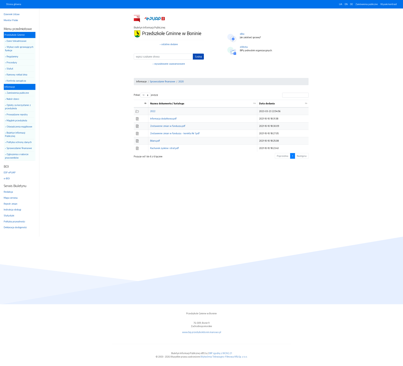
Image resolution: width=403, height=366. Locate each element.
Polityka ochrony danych (19, 142)
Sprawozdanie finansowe (19, 148)
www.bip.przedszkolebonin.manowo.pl (201, 332)
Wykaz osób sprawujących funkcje (19, 48)
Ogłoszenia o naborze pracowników (16, 156)
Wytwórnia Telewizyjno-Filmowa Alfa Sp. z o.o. (223, 356)
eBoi (242, 33)
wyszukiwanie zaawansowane (169, 63)
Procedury (12, 62)
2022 (152, 111)
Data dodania (267, 103)
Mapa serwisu (11, 197)
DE (351, 4)
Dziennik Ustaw (12, 14)
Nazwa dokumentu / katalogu (167, 103)
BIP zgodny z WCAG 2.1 (220, 353)
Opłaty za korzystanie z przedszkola (18, 107)
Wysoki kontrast (388, 4)
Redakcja (8, 191)
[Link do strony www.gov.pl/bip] (139, 18)
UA (340, 4)
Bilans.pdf (155, 140)
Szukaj (198, 56)
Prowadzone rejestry (17, 114)
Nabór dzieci (13, 98)
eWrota (244, 46)
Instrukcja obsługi (12, 209)
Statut (10, 68)
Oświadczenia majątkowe (19, 126)
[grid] (221, 126)
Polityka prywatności (14, 221)
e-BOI (7, 178)
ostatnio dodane (169, 44)
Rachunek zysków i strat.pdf (164, 148)
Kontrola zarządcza (16, 80)
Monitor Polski (11, 20)
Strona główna (13, 4)
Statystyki (9, 215)
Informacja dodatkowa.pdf (163, 118)
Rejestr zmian (10, 203)
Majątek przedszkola (17, 120)
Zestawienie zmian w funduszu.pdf (167, 125)
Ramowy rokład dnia (17, 74)
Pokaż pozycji (146, 94)
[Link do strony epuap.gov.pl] (154, 18)
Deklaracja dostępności (15, 227)
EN (346, 4)
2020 (181, 81)
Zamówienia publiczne (18, 92)
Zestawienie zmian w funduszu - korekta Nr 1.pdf (174, 133)
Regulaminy (12, 56)
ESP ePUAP (10, 172)
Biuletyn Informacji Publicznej (15, 134)
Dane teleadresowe (16, 40)
